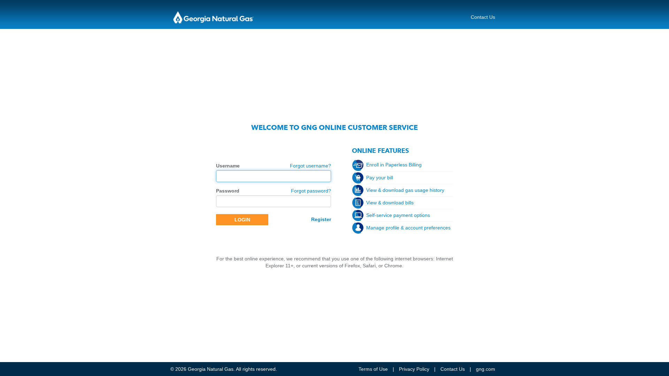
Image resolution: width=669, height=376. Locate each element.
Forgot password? (311, 191)
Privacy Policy (414, 369)
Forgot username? (310, 166)
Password (227, 191)
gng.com (485, 369)
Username (228, 166)
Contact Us (483, 17)
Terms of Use (373, 369)
